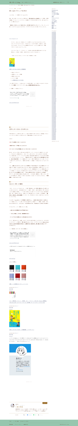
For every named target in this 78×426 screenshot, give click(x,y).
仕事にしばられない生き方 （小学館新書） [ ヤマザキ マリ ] (21, 329)
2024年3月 (54, 64)
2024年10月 (54, 55)
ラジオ (53, 24)
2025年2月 (54, 50)
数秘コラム (54, 25)
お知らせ (53, 11)
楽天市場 (11, 289)
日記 (53, 26)
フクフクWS (54, 20)
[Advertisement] (29, 115)
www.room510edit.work (14, 102)
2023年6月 (54, 75)
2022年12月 (54, 83)
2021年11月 (54, 99)
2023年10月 (54, 70)
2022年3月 (54, 94)
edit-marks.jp (12, 258)
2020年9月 (54, 117)
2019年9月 (54, 132)
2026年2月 (54, 38)
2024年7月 (54, 59)
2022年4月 (54, 93)
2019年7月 (54, 135)
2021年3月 (54, 110)
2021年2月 (54, 111)
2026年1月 (54, 39)
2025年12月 (54, 41)
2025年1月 (54, 51)
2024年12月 (54, 52)
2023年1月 (54, 81)
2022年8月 (54, 88)
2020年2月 (54, 126)
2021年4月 (54, 108)
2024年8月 (54, 57)
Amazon (11, 290)
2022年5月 (54, 92)
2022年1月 (54, 97)
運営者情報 (11, 424)
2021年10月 (54, 101)
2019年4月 (54, 139)
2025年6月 (54, 45)
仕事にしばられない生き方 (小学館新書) (17, 69)
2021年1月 (54, 112)
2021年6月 (54, 106)
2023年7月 (54, 74)
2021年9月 (54, 102)
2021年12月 (54, 98)
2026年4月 (54, 36)
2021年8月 (54, 103)
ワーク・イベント (55, 17)
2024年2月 (54, 65)
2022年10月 (54, 85)
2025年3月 (54, 48)
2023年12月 (54, 67)
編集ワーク (54, 28)
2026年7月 (54, 32)
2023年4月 (54, 78)
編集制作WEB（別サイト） (59, 2)
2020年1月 (54, 127)
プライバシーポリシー (18, 424)
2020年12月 (54, 113)
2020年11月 (54, 115)
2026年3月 (54, 37)
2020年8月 (54, 118)
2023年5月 (54, 76)
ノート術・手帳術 (18, 8)
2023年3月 (54, 79)
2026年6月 (54, 33)
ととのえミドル (55, 12)
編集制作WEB (26, 424)
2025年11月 (54, 42)
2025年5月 (54, 46)
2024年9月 (54, 56)
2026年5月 (54, 34)
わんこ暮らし (54, 21)
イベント (53, 19)
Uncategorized (55, 10)
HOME (10, 421)
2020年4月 (54, 124)
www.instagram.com (13, 38)
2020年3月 (54, 125)
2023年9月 (54, 71)
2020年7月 (54, 120)
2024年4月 (54, 62)
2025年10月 (54, 43)
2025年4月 (54, 47)
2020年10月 (54, 116)
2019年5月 (54, 138)
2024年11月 (54, 53)
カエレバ (16, 287)
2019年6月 (54, 136)
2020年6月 (54, 121)
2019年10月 (54, 131)
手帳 (53, 16)
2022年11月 (54, 84)
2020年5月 (54, 122)
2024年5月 (54, 61)
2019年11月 (54, 130)
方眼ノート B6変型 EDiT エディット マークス (18, 284)
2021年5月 (54, 107)
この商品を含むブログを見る (18, 80)
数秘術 (53, 23)
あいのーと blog (14, 2)
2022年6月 (54, 90)
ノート (53, 15)
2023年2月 (54, 80)
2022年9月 (54, 87)
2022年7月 (54, 89)
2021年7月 (54, 104)
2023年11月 (54, 69)
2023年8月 (54, 73)
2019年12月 (54, 129)
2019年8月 (54, 134)
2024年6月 (54, 60)
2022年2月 (54, 95)
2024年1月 (54, 66)
